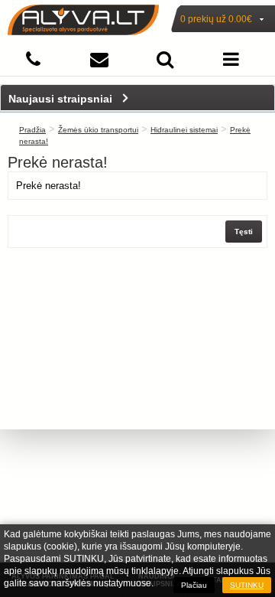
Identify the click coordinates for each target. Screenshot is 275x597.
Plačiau (194, 585)
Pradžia (32, 130)
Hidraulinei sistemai (184, 130)
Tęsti (244, 231)
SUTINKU (247, 585)
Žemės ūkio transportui (98, 130)
